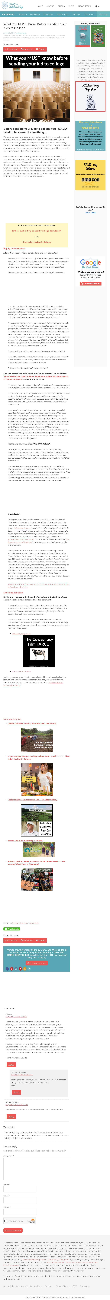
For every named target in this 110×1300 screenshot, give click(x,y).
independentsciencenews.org (21, 539)
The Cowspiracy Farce (21, 634)
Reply (11, 1064)
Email (6, 1196)
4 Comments (21, 33)
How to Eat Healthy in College (37, 242)
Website (7, 1207)
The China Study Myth (21, 671)
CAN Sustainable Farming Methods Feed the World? (32, 723)
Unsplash (34, 923)
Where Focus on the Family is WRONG (25, 841)
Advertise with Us (24, 1286)
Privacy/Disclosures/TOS (66, 1286)
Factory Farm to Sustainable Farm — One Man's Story (32, 800)
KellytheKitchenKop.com (33, 1260)
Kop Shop (48, 1286)
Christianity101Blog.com (58, 1260)
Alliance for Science (22, 528)
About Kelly (8, 1286)
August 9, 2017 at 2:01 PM (22, 1075)
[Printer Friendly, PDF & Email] (11, 929)
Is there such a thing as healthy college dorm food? (36, 231)
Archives (38, 1286)
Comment (8, 1156)
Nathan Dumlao (19, 923)
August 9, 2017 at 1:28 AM (16, 1017)
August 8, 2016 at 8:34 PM (17, 1105)
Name (6, 1184)
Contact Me (85, 1286)
